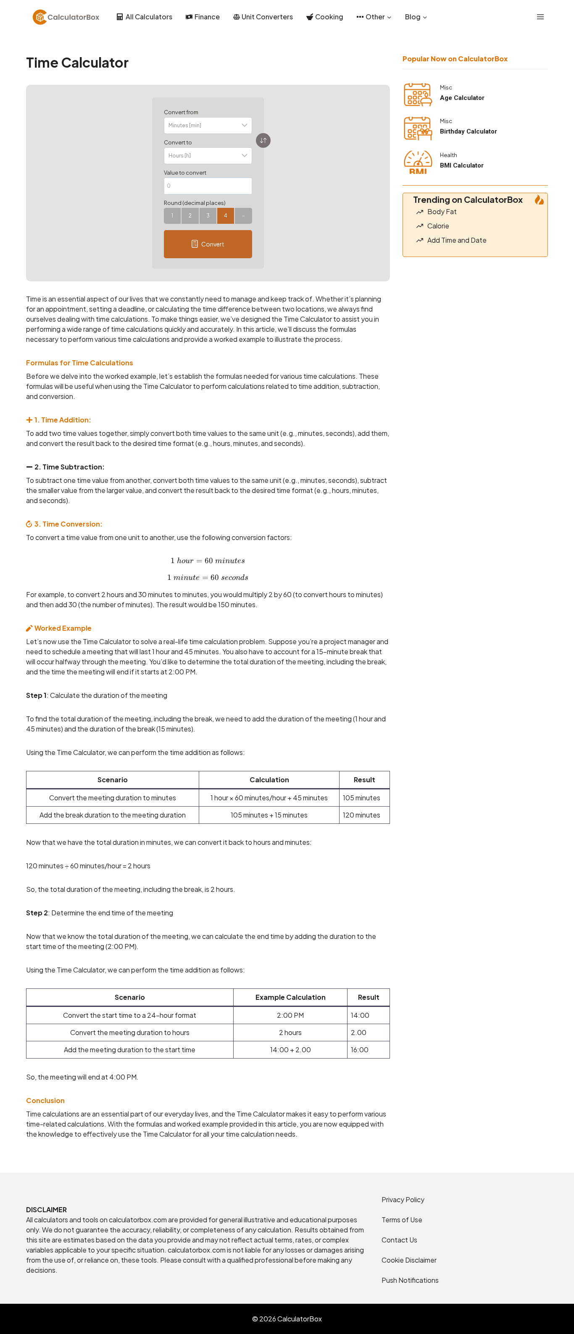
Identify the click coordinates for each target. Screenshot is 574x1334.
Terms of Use (402, 1219)
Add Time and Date (457, 240)
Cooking (329, 16)
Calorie (438, 225)
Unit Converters (267, 16)
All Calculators (149, 16)
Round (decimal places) (195, 202)
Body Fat (442, 211)
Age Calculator (462, 98)
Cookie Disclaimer (409, 1259)
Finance (207, 16)
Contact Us (399, 1239)
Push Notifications (410, 1280)
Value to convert (185, 172)
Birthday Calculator (468, 131)
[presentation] (418, 94)
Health (448, 155)
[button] (208, 244)
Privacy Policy (403, 1199)
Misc (446, 87)
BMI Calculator (462, 165)
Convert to (178, 142)
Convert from (181, 112)
